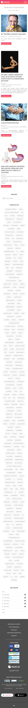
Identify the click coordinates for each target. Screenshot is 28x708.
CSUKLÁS (16, 36)
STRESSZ (19, 84)
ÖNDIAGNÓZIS (4, 178)
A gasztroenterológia (10, 123)
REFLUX (19, 36)
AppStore (21, 695)
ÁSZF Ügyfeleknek (14, 627)
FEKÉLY (13, 176)
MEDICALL (11, 36)
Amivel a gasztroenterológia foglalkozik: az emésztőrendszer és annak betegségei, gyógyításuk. (14, 131)
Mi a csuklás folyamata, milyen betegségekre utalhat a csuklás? (14, 39)
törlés (18, 10)
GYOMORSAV (8, 176)
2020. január (6, 594)
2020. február (7, 597)
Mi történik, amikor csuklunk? (13, 34)
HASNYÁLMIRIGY (24, 127)
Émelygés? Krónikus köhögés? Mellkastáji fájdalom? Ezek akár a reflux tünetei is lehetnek (13, 169)
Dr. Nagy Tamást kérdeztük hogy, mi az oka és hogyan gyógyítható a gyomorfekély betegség (12, 78)
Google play (8, 695)
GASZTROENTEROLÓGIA (6, 86)
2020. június (6, 606)
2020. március (7, 600)
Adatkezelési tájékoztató (14, 633)
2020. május (6, 603)
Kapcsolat (14, 636)
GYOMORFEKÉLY (10, 84)
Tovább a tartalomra (6, 43)
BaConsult (14, 630)
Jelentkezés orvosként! (14, 624)
